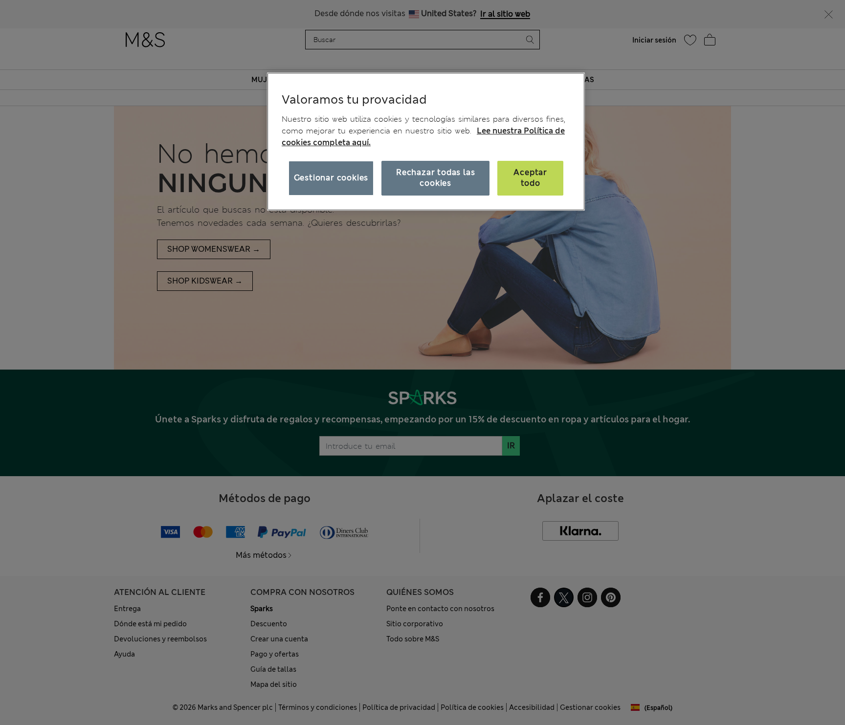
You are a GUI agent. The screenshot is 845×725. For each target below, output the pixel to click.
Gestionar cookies (331, 178)
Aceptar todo (530, 177)
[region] (426, 141)
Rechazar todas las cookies (435, 177)
